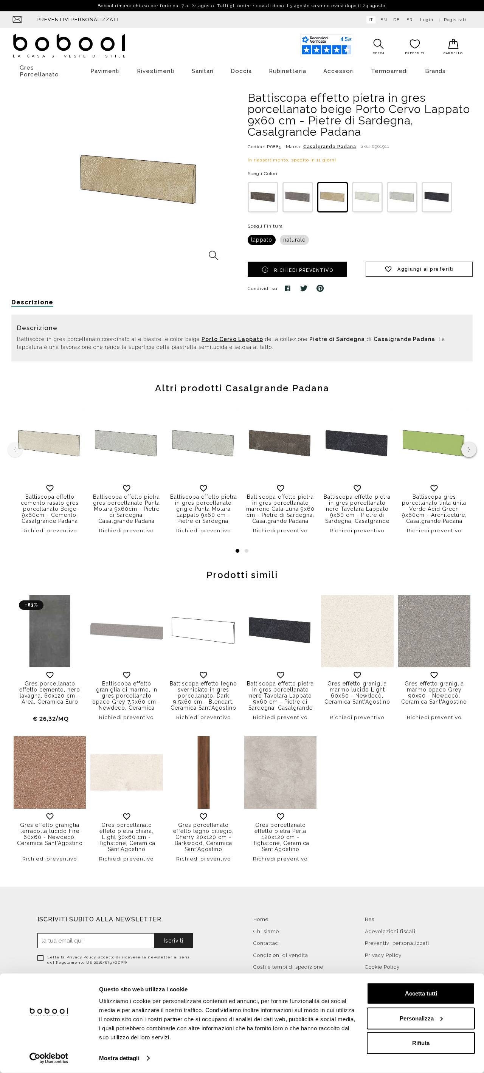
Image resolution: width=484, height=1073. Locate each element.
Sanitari (203, 71)
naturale (294, 240)
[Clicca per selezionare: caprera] (297, 197)
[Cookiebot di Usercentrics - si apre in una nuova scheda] (49, 1058)
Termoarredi (389, 71)
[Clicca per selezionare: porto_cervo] (332, 197)
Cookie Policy (382, 967)
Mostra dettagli (119, 1058)
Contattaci (266, 943)
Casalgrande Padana (329, 146)
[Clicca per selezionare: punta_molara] (402, 197)
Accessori (338, 71)
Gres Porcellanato (39, 71)
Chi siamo (266, 931)
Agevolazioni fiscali (390, 931)
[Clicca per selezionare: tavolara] (437, 197)
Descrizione (32, 302)
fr (409, 19)
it (371, 19)
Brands (435, 71)
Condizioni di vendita (280, 955)
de (396, 19)
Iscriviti (173, 941)
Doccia (241, 71)
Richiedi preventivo (304, 270)
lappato (261, 240)
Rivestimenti (156, 71)
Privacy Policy (81, 957)
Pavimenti (105, 71)
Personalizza (417, 1018)
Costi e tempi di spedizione (288, 967)
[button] (237, 551)
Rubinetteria (287, 71)
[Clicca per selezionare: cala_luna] (263, 197)
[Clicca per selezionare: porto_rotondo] (367, 197)
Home (260, 919)
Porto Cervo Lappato (232, 339)
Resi (370, 919)
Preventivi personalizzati (78, 19)
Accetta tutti (421, 993)
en (383, 19)
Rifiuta (421, 1043)
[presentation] (468, 449)
